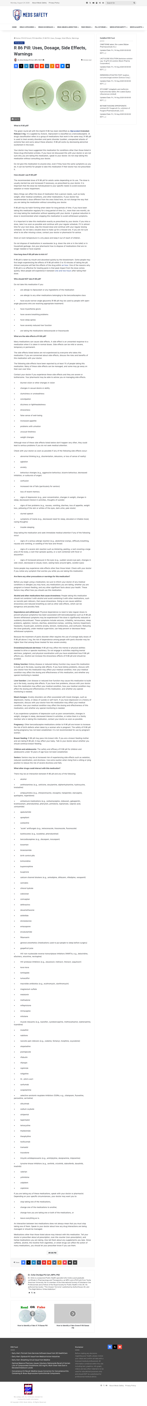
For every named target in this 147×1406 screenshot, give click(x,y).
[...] (105, 55)
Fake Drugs (86, 27)
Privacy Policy (54, 3)
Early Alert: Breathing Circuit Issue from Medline (31, 1360)
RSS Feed (14, 1347)
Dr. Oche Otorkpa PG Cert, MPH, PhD (29, 60)
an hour (65, 265)
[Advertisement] (95, 13)
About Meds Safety (39, 3)
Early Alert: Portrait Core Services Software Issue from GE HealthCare (39, 1353)
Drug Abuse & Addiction (67, 27)
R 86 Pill (53, 1253)
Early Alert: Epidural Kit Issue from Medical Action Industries (36, 1357)
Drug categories (27, 27)
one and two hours (63, 271)
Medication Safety (118, 27)
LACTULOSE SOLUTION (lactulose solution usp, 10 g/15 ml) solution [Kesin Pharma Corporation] (116, 46)
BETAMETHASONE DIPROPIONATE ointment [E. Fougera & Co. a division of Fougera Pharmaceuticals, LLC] (115, 94)
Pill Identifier (37, 38)
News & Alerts (136, 27)
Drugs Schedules (45, 27)
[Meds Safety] (30, 15)
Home (14, 27)
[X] (32, 1292)
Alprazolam (75, 131)
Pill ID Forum (100, 27)
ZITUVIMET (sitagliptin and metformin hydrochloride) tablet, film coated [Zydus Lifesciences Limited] (115, 77)
